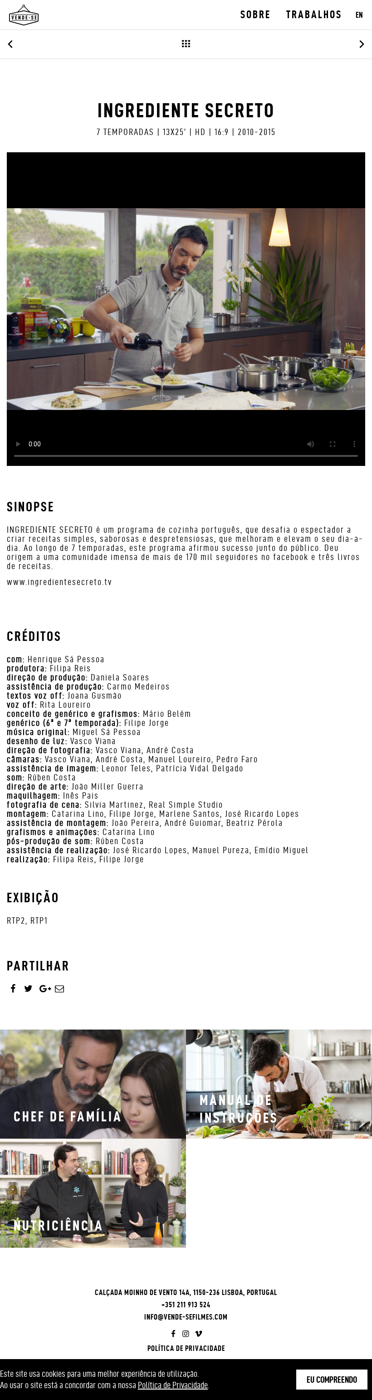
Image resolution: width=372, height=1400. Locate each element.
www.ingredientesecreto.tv (59, 582)
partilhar (38, 965)
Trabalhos (314, 14)
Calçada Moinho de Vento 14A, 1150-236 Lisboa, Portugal (186, 1292)
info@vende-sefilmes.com (186, 1317)
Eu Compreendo (332, 1380)
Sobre (255, 14)
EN (359, 14)
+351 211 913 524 (186, 1304)
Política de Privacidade (186, 1348)
